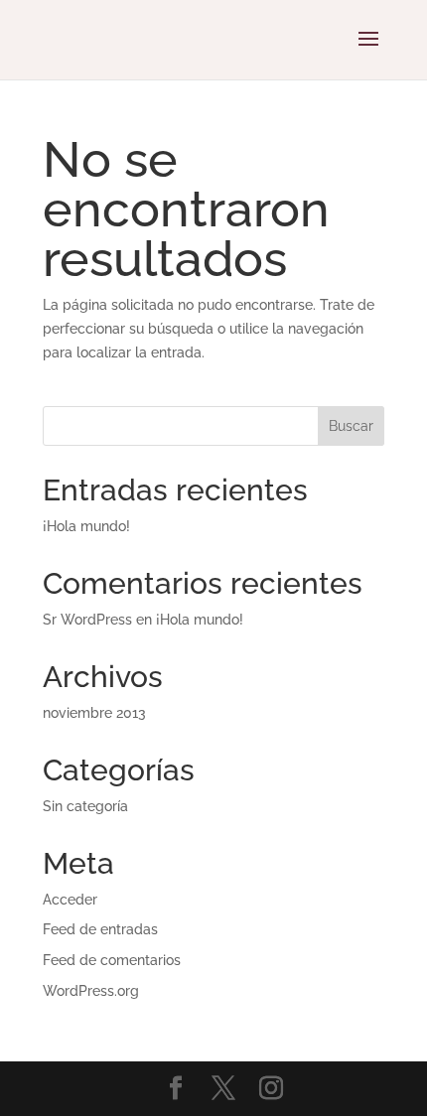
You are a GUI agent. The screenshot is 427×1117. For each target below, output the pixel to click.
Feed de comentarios (112, 960)
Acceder (70, 900)
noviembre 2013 (94, 713)
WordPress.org (91, 991)
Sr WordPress (87, 620)
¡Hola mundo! (86, 526)
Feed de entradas (100, 929)
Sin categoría (85, 806)
